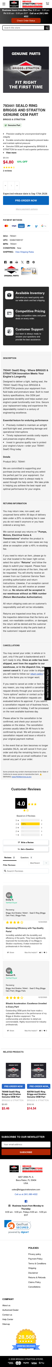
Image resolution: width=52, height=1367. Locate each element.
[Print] (16, 262)
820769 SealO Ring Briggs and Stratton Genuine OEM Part (36, 1094)
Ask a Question (27, 849)
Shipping (32, 1267)
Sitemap (6, 1323)
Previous (3, 1088)
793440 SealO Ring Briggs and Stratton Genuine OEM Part (11, 1094)
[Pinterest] (33, 262)
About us (6, 1305)
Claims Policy (34, 1282)
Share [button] (11, 952)
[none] (26, 69)
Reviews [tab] (7, 857)
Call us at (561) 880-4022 (26, 1194)
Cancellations (34, 1286)
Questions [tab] (25, 857)
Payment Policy (35, 1258)
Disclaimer (33, 1272)
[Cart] (48, 4)
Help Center (7, 1319)
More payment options (27, 209)
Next (48, 1088)
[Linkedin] (28, 262)
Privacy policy (34, 1254)
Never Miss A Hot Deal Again (47, 683)
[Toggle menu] (4, 4)
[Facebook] (5, 262)
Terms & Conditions (37, 1263)
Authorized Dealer (10, 1309)
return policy (36, 673)
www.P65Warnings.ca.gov (21, 776)
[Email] (11, 262)
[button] (40, 952)
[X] (22, 262)
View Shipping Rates (24, 251)
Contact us (7, 1314)
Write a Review (27, 842)
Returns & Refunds (37, 1277)
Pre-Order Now (13, 1086)
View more (11, 152)
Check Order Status (26, 20)
